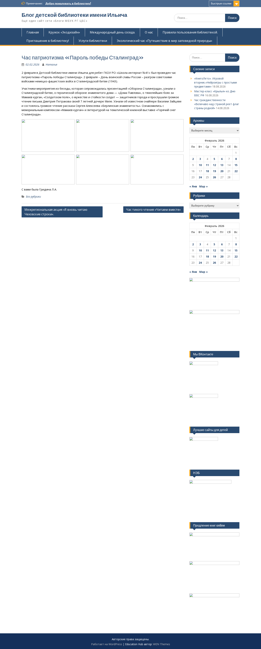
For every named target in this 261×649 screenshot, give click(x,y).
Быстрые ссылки (221, 3)
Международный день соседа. (112, 32)
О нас (149, 32)
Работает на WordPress (106, 644)
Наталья (51, 64)
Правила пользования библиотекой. (190, 32)
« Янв (193, 186)
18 (207, 171)
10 (200, 165)
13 (221, 165)
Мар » (203, 186)
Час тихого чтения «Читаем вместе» (153, 209)
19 (214, 171)
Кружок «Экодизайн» (64, 32)
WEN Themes (161, 644)
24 (200, 177)
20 (221, 171)
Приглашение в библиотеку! (47, 41)
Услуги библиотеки (93, 41)
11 (207, 165)
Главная (33, 32)
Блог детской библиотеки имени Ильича (74, 14)
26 (214, 177)
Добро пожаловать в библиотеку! (68, 3)
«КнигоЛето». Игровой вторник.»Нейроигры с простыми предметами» (215, 82)
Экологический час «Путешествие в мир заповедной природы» (164, 41)
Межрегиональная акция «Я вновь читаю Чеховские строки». (55, 211)
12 (214, 165)
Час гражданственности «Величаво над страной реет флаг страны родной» (216, 104)
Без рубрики (33, 196)
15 (235, 165)
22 (235, 171)
